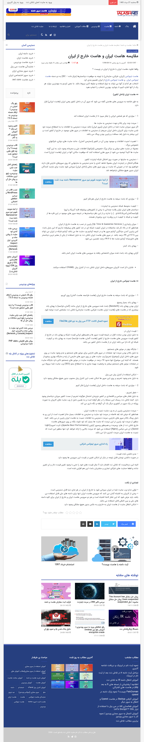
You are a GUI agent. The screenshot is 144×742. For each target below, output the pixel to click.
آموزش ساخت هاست (15, 678)
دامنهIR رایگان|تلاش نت (129, 629)
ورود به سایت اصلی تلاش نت (39, 2)
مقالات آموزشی (81, 26)
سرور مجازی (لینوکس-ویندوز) (29, 692)
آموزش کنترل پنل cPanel (37, 687)
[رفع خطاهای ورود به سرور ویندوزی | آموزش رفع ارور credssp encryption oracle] (89, 617)
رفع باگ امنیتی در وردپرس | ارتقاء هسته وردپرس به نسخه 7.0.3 (12, 111)
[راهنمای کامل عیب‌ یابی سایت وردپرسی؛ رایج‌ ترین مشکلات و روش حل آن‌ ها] (27, 168)
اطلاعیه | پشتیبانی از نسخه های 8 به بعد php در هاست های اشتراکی (119, 686)
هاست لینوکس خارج (114, 80)
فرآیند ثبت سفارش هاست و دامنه (57, 602)
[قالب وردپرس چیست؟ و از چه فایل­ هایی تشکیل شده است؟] (27, 149)
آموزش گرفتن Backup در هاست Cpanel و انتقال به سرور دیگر (119, 700)
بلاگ (127, 26)
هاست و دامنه (126, 45)
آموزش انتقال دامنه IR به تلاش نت (122, 680)
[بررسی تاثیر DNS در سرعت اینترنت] (89, 591)
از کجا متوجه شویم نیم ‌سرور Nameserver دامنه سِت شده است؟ (11, 215)
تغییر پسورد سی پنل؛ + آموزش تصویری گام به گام (12, 131)
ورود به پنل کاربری (15, 2)
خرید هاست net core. (22, 79)
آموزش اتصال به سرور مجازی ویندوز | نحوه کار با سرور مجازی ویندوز (118, 715)
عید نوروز (11, 692)
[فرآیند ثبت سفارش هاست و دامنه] (56, 591)
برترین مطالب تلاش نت (127, 721)
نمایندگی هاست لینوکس (37, 697)
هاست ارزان (12, 697)
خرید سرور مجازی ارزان (22, 71)
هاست (107, 26)
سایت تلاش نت (37, 26)
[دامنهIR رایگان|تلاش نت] (123, 618)
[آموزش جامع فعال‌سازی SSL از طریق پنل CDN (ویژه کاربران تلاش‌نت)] (27, 260)
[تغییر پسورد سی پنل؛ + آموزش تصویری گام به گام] (27, 129)
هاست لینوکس (131, 76)
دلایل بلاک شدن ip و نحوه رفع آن (57, 629)
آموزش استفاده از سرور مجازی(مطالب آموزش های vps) (28, 672)
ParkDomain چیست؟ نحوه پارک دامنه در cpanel (119, 693)
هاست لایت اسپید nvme (37, 701)
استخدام (21, 687)
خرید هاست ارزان (25, 58)
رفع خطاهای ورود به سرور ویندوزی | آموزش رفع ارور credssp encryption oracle (90, 629)
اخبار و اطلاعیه (65, 26)
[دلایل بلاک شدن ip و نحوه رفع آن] (56, 618)
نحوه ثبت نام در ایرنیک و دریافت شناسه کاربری (119, 667)
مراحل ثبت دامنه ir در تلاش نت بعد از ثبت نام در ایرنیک (118, 674)
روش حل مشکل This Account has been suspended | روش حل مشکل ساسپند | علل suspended (123, 599)
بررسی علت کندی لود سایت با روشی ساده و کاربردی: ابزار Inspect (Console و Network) (11, 239)
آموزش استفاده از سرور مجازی (35, 666)
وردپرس (94, 26)
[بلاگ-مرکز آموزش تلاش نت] (127, 14)
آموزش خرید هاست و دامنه (36, 678)
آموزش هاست (41, 682)
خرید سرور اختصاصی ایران (21, 75)
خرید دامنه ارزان (26, 53)
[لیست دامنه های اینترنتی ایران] (57, 676)
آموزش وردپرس (26, 682)
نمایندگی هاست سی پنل (22, 66)
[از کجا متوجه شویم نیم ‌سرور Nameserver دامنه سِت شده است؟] (27, 213)
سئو (44, 692)
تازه (28, 93)
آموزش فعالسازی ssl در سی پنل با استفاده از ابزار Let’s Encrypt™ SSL (118, 708)
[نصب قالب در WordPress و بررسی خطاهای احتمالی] (27, 193)
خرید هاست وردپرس (23, 62)
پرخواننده (14, 93)
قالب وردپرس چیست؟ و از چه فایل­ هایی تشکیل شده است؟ (11, 151)
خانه (135, 45)
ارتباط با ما (53, 26)
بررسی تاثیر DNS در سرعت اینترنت (90, 602)
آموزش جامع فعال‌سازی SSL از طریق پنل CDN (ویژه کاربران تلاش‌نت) (11, 264)
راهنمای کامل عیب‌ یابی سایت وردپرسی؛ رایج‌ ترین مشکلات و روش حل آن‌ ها (11, 173)
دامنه (117, 26)
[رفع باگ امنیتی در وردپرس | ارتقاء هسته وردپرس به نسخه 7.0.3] (27, 107)
